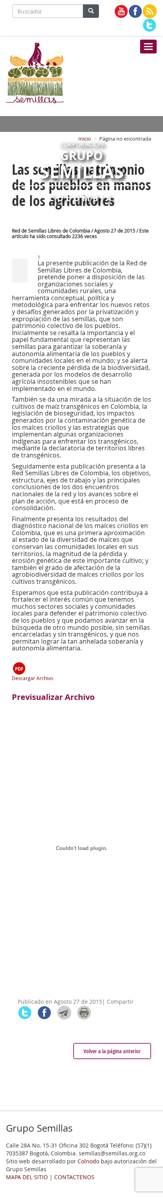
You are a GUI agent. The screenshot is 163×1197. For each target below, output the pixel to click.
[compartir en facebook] (44, 1013)
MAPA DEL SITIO (27, 1177)
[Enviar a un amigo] (64, 1013)
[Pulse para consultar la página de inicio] (35, 72)
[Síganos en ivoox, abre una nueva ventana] (150, 11)
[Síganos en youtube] (121, 11)
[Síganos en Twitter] (149, 25)
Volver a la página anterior (112, 1051)
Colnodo (88, 1161)
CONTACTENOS (74, 1177)
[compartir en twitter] (25, 1013)
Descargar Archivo (32, 678)
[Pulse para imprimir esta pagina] (84, 1013)
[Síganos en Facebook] (135, 11)
